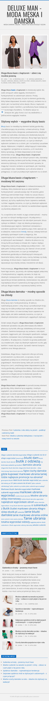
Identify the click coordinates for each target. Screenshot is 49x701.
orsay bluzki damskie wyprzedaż (20, 505)
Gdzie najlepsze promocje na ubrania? (22, 477)
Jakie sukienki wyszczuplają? (35, 486)
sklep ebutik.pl (9, 511)
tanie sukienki (5, 519)
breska (16, 81)
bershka (10, 81)
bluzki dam (31, 458)
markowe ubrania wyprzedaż (21, 493)
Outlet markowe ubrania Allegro (27, 508)
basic (13, 90)
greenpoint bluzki (7, 480)
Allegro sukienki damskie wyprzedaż (14, 455)
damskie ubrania (32, 464)
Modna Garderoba (35, 79)
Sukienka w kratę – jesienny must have (19, 568)
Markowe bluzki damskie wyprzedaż (16, 489)
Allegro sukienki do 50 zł (36, 455)
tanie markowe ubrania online (30, 515)
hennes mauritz (36, 81)
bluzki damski (11, 462)
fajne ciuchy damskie (35, 470)
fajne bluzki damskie (16, 471)
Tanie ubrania (35, 518)
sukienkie (21, 512)
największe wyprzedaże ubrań (17, 502)
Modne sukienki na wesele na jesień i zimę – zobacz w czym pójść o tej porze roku (30, 599)
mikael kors (7, 83)
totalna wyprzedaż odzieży (15, 521)
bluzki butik (20, 458)
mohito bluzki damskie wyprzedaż (32, 499)
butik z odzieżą (28, 461)
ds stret (27, 81)
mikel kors (16, 83)
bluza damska (11, 300)
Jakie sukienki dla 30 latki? (22, 483)
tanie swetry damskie (16, 519)
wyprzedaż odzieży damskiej (23, 525)
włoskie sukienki (39, 525)
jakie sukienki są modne (18, 486)
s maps (23, 83)
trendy (23, 232)
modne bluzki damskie (22, 496)
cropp (21, 81)
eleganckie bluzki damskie (9, 468)
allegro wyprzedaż (8, 458)
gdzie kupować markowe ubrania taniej (24, 474)
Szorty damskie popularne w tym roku (30, 642)
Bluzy (3, 126)
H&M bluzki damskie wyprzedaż (25, 480)
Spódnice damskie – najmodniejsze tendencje (21, 671)
